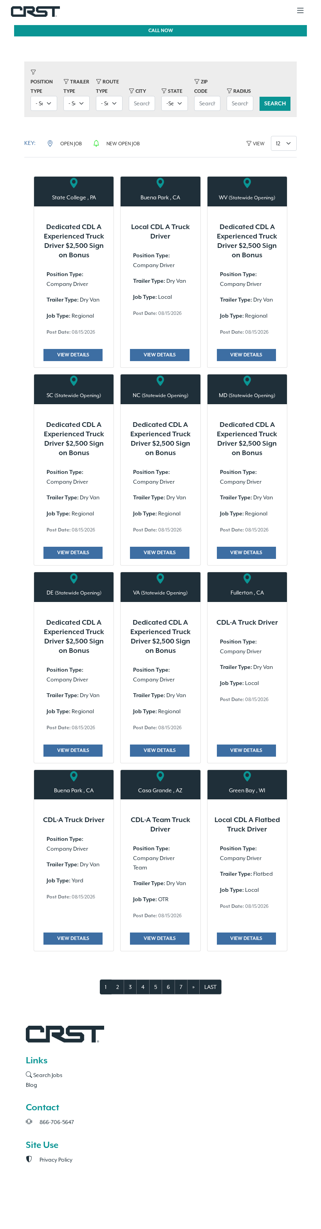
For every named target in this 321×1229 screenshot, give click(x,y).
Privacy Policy (55, 1160)
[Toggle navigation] (300, 11)
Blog (31, 1085)
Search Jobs (47, 1075)
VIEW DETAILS (73, 355)
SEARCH (275, 104)
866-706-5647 (56, 1122)
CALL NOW (160, 31)
